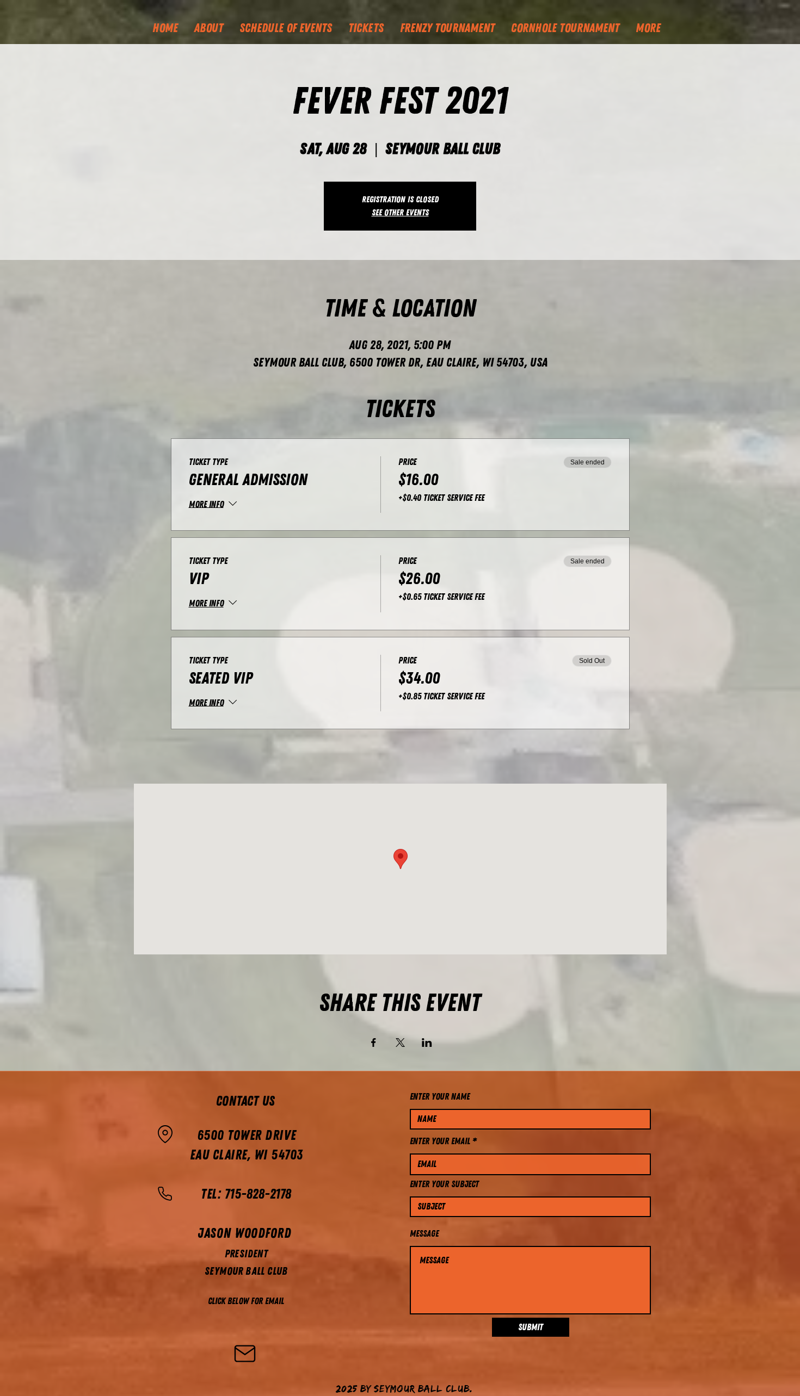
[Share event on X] (400, 1042)
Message (424, 1233)
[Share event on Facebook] (373, 1042)
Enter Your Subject (444, 1184)
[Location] (165, 1134)
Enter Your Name (440, 1096)
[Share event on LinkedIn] (427, 1042)
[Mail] (245, 1353)
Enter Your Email (440, 1141)
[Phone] (165, 1194)
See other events (400, 212)
